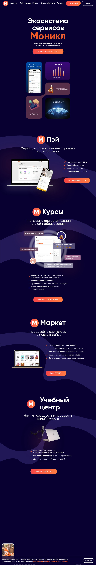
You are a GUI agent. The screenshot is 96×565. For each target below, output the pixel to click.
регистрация (73, 3)
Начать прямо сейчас (48, 51)
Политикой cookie (38, 561)
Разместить (56, 373)
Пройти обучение (43, 471)
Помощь (60, 3)
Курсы (28, 3)
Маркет (35, 3)
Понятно (88, 560)
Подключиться (77, 180)
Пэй (21, 3)
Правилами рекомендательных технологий (56, 561)
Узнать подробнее (48, 300)
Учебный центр (48, 3)
